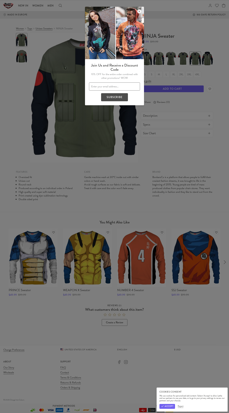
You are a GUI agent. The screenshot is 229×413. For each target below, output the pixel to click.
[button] (114, 206)
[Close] (139, 11)
